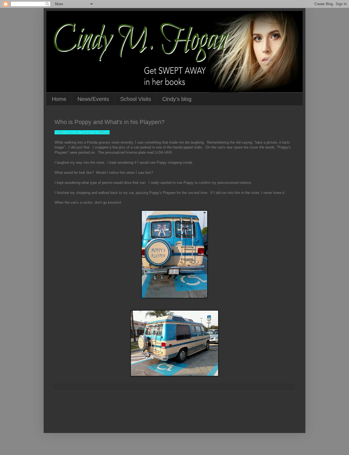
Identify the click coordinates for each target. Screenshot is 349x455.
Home (59, 99)
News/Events (93, 99)
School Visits (135, 99)
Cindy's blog (176, 99)
